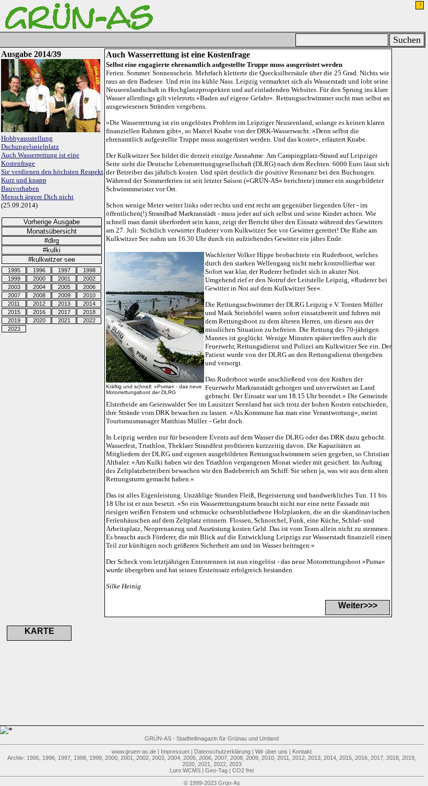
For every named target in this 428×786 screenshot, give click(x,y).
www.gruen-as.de (134, 751)
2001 (64, 278)
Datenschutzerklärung (222, 751)
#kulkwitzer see (51, 259)
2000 (39, 278)
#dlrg (51, 241)
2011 (14, 303)
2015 (14, 312)
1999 (14, 278)
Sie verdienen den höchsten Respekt (52, 172)
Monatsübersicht (52, 231)
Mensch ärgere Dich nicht (37, 197)
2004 (39, 287)
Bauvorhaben (20, 188)
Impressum (175, 751)
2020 (39, 320)
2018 (89, 312)
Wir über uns (271, 751)
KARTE (39, 631)
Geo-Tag (216, 770)
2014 (89, 303)
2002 (89, 278)
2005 (64, 287)
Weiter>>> (357, 605)
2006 (89, 287)
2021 (64, 320)
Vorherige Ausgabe (51, 222)
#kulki (52, 250)
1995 (14, 270)
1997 (64, 270)
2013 (64, 303)
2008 (39, 295)
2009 (64, 295)
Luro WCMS (185, 770)
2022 (89, 320)
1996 (39, 270)
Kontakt (302, 751)
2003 (14, 287)
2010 (89, 295)
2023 (14, 329)
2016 (39, 312)
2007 (14, 295)
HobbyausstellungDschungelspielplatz (30, 142)
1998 (89, 270)
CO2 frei (243, 770)
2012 (39, 303)
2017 (64, 312)
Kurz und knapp (23, 180)
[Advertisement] (198, 671)
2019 (14, 320)
